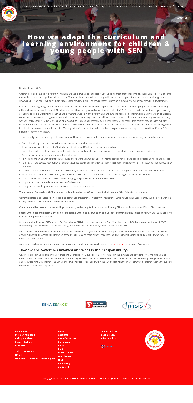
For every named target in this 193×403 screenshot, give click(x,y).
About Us (37, 6)
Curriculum (75, 6)
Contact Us (181, 17)
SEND (151, 6)
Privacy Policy (108, 338)
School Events (120, 6)
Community (165, 6)
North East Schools (140, 378)
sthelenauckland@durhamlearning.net (35, 358)
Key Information (56, 6)
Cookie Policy (108, 334)
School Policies (121, 244)
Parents (91, 6)
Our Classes (136, 6)
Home (26, 6)
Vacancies (182, 6)
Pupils (104, 6)
